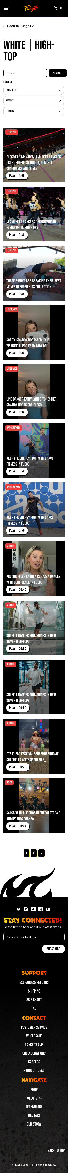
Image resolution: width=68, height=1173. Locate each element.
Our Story (34, 1124)
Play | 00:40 (17, 589)
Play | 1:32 (17, 353)
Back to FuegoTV (20, 26)
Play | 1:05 (17, 176)
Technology (34, 1106)
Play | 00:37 (17, 826)
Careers (34, 1062)
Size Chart (34, 999)
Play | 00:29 (17, 767)
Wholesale (34, 1036)
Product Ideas (34, 1070)
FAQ (34, 1008)
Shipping (34, 991)
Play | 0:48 (17, 294)
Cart (61, 8)
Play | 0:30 (17, 235)
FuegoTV (31, 1098)
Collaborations (34, 1053)
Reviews (34, 1115)
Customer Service (34, 1027)
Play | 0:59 (17, 471)
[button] (5, 8)
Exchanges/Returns (34, 982)
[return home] (30, 8)
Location (10, 111)
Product (10, 100)
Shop (34, 1089)
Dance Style (12, 90)
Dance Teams (34, 1044)
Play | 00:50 (17, 649)
